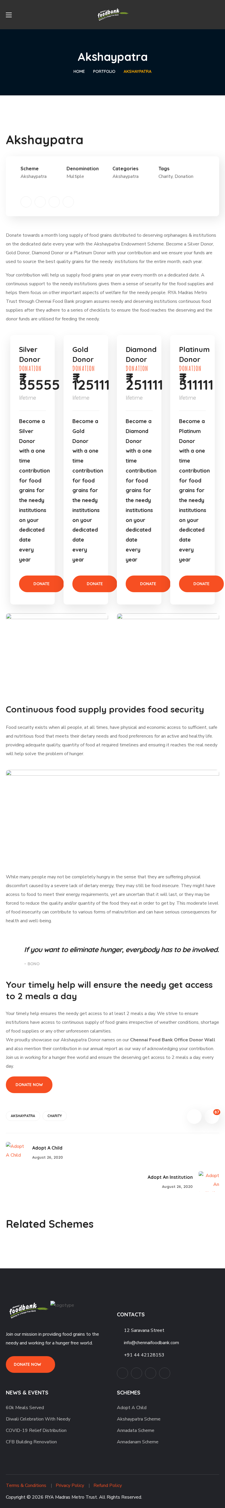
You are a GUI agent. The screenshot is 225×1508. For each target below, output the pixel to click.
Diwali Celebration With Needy (38, 1419)
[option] (56, 1246)
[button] (216, 14)
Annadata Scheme (135, 1430)
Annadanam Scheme (137, 1442)
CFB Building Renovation (31, 1442)
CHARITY (54, 1116)
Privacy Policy (70, 1485)
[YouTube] (54, 201)
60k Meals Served (25, 1407)
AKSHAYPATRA (23, 1116)
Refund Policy (107, 1485)
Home (79, 71)
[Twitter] (26, 201)
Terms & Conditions (26, 1485)
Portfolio (104, 71)
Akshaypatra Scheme (139, 1419)
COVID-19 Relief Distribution (36, 1430)
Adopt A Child (131, 1407)
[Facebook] (40, 201)
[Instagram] (68, 201)
